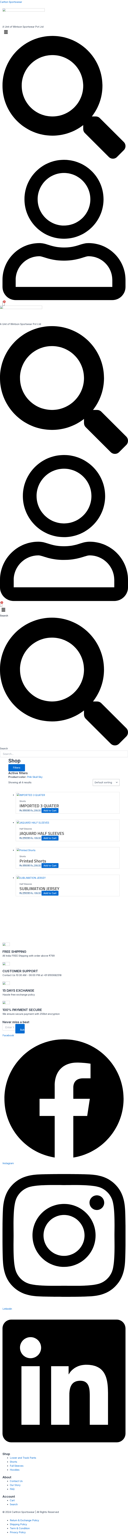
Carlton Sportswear (11, 1)
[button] (64, 32)
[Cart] (3, 303)
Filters (16, 767)
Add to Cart (50, 810)
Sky (40, 776)
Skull (35, 776)
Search (4, 615)
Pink (29, 776)
